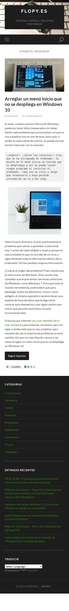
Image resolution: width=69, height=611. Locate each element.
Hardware (11, 400)
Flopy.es (34, 11)
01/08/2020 (11, 116)
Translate (32, 570)
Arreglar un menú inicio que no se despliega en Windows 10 (33, 104)
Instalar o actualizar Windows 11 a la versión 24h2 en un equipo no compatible (32, 506)
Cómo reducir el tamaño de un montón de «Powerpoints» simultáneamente (30, 539)
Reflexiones (12, 429)
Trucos (9, 444)
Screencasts (12, 437)
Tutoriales (11, 451)
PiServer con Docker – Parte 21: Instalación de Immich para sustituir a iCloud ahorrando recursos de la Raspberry (33, 493)
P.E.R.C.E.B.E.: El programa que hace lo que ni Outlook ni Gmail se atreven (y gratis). (31, 480)
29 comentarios (32, 116)
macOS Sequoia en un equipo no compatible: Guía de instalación (32, 517)
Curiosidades (13, 393)
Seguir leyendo (17, 355)
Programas (11, 422)
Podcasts (10, 415)
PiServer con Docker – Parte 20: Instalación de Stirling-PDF (33, 528)
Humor (9, 407)
